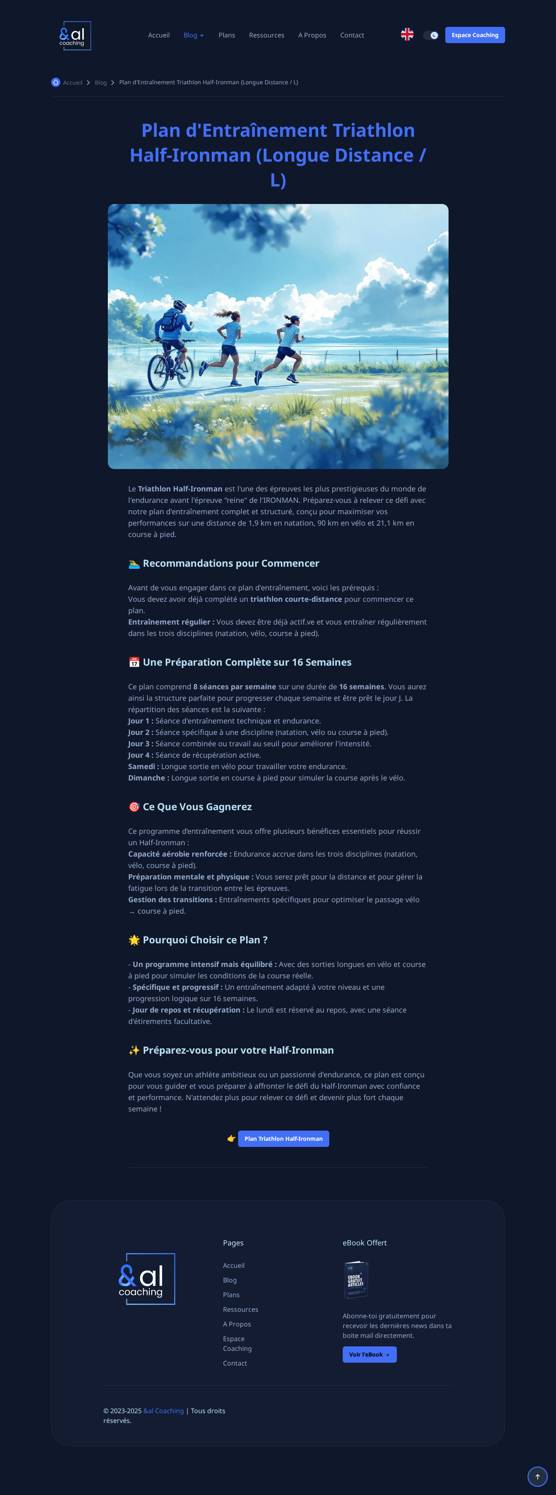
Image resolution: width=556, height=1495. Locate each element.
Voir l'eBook (367, 1354)
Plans (227, 35)
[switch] (431, 35)
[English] (407, 35)
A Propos (312, 35)
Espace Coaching (475, 35)
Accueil (159, 35)
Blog (191, 35)
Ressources (267, 35)
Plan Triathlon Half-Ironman (284, 1138)
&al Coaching (163, 1410)
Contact (352, 35)
